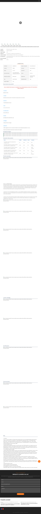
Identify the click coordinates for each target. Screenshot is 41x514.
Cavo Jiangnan (21, 512)
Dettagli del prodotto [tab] (20, 63)
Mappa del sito (26, 512)
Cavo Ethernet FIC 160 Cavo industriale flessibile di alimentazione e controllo (29, 504)
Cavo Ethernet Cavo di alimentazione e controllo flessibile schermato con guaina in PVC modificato (10, 504)
